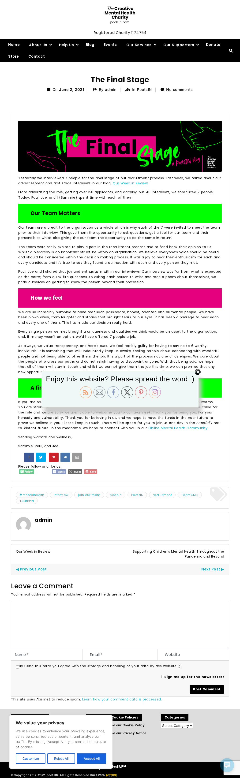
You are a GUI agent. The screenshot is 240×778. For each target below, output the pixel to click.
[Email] (77, 458)
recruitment (162, 495)
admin (111, 89)
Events (110, 44)
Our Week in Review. (131, 183)
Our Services (139, 44)
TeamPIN (27, 501)
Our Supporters (178, 44)
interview (61, 495)
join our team (89, 495)
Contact (36, 56)
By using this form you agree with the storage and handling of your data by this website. (99, 666)
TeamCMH (189, 495)
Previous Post (33, 569)
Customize (30, 758)
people (116, 495)
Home (14, 44)
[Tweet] (41, 458)
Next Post (210, 569)
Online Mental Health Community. (178, 428)
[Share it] (65, 458)
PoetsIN (144, 89)
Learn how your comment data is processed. (122, 699)
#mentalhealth (32, 495)
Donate (213, 44)
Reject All (61, 758)
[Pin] (54, 458)
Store (13, 56)
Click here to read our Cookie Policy (115, 725)
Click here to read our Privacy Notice (116, 733)
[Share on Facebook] (29, 458)
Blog (90, 44)
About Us (38, 44)
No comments (179, 89)
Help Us (66, 44)
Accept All (92, 758)
